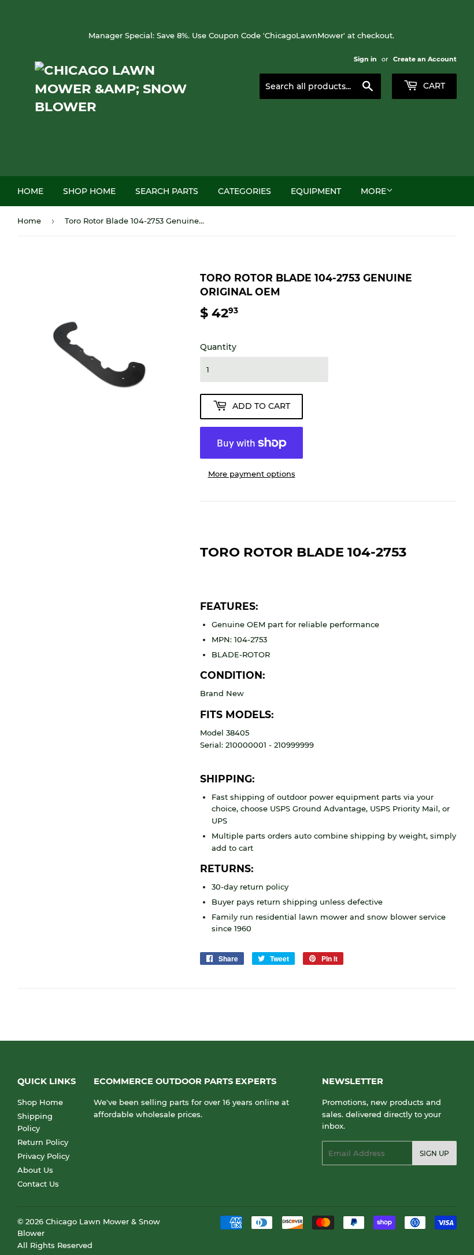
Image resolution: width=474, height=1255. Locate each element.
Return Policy (42, 1142)
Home (30, 191)
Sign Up (434, 1153)
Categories (244, 191)
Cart (433, 86)
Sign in (365, 59)
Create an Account (425, 59)
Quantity (218, 347)
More (373, 191)
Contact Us (38, 1183)
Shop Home (89, 191)
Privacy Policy (43, 1156)
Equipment (316, 191)
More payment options (251, 473)
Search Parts (166, 191)
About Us (35, 1169)
